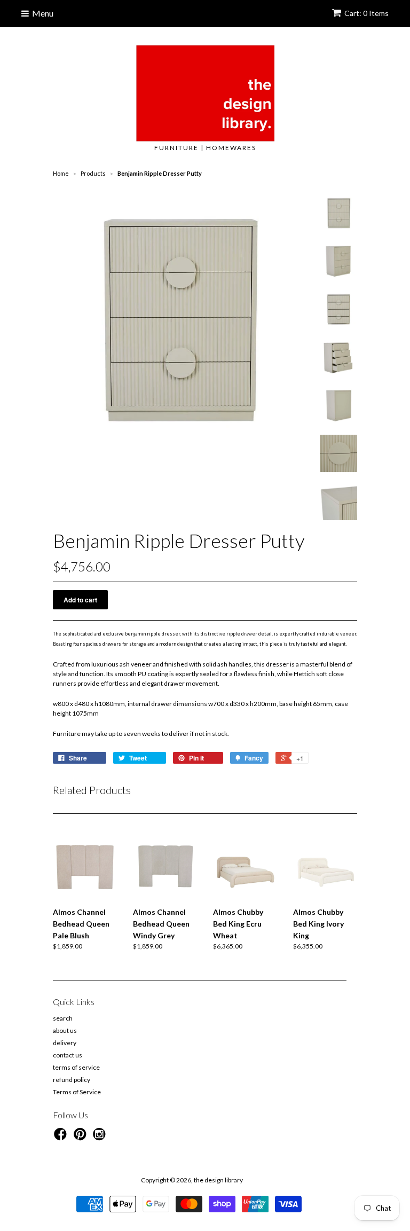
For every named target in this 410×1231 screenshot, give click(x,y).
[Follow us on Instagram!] (101, 1137)
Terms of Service (77, 1092)
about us (65, 1030)
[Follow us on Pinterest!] (82, 1137)
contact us (67, 1055)
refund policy (71, 1080)
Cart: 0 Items (366, 13)
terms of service (76, 1067)
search (63, 1018)
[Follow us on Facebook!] (62, 1137)
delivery (64, 1043)
